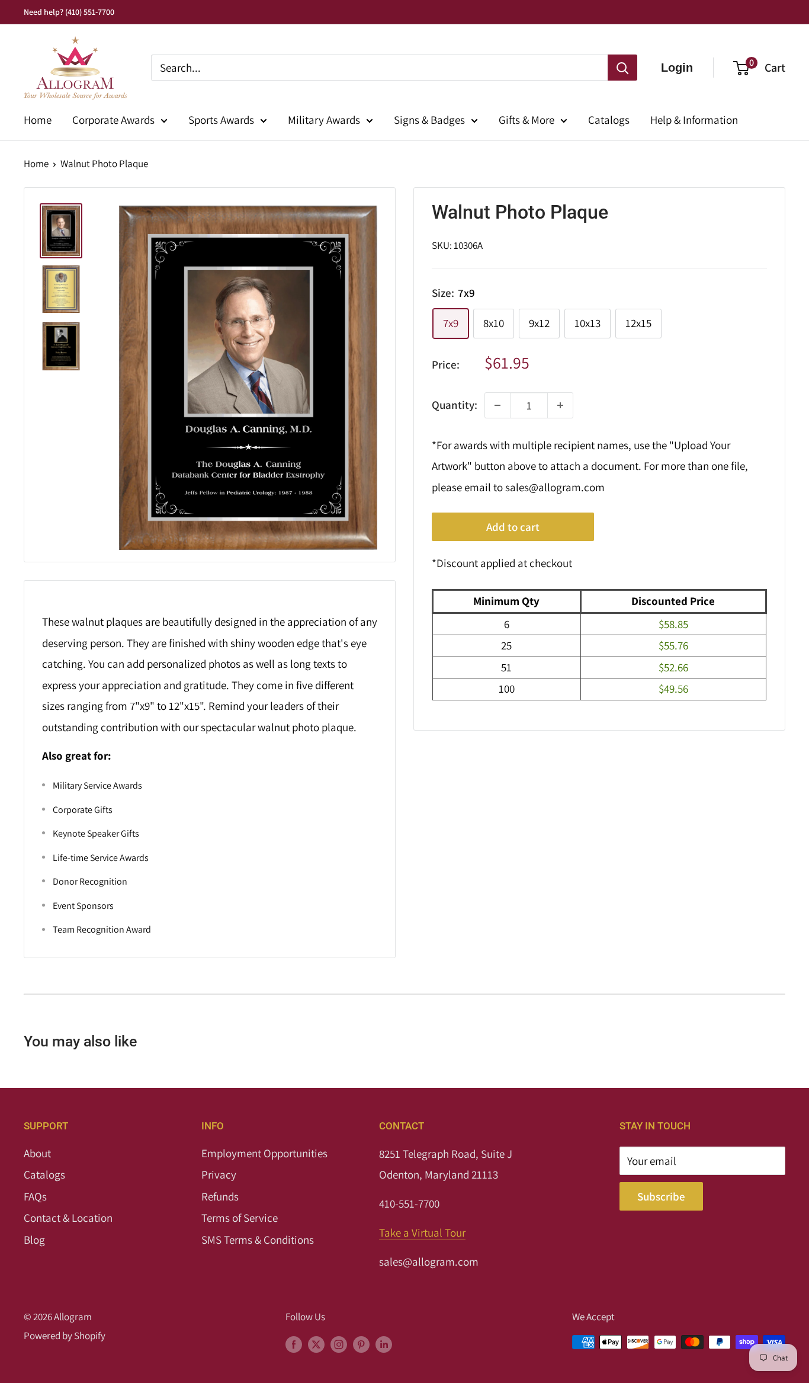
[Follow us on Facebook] (293, 1344)
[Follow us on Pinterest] (361, 1344)
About (37, 1153)
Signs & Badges (429, 120)
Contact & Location (68, 1218)
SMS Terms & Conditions (257, 1239)
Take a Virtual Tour (422, 1232)
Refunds (220, 1196)
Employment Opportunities (264, 1153)
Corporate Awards (113, 120)
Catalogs (609, 120)
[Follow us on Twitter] (316, 1344)
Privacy (218, 1174)
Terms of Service (239, 1218)
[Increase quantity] (560, 405)
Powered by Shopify (64, 1335)
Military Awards (324, 120)
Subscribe (661, 1196)
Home (38, 120)
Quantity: (454, 405)
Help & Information (694, 120)
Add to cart (513, 527)
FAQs (35, 1196)
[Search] (622, 68)
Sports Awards (221, 120)
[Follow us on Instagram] (338, 1344)
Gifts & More (526, 120)
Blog (34, 1239)
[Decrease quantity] (497, 405)
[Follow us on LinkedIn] (383, 1344)
